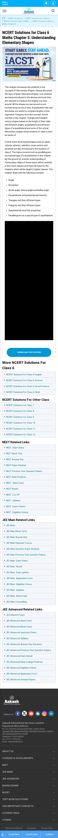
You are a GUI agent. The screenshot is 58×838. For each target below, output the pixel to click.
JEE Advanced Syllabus (17, 638)
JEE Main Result (14, 566)
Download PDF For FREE (29, 352)
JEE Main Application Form (19, 578)
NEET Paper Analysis (16, 465)
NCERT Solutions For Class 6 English (24, 374)
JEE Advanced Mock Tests (19, 626)
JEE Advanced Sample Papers (20, 679)
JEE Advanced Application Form (21, 673)
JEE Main (10, 525)
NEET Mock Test (14, 453)
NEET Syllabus (13, 500)
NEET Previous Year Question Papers (24, 471)
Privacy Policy (47, 828)
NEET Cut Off (13, 494)
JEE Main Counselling (16, 601)
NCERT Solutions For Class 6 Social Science (27, 386)
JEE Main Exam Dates (17, 560)
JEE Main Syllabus (15, 590)
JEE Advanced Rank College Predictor (24, 662)
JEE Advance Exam (15, 615)
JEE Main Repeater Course (19, 543)
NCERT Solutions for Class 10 (20, 422)
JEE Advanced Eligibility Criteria (21, 667)
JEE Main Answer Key (16, 537)
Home (3, 18)
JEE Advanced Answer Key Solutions (24, 644)
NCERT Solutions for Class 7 (20, 405)
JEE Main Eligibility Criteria (19, 584)
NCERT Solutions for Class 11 (20, 428)
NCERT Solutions (15, 18)
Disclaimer (31, 828)
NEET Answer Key (14, 459)
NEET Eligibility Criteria (17, 512)
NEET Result (12, 488)
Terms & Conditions (13, 828)
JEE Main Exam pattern (17, 572)
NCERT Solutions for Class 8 (20, 411)
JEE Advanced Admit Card (19, 620)
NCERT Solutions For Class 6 (38, 18)
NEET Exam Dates (15, 447)
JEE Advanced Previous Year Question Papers (28, 650)
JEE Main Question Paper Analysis (22, 549)
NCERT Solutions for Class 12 (20, 434)
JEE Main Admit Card (16, 596)
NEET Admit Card (14, 483)
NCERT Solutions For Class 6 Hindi (23, 392)
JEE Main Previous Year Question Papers (26, 554)
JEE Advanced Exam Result (19, 656)
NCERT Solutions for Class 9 (20, 417)
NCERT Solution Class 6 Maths (16, 21)
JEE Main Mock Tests (16, 531)
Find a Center (5, 3)
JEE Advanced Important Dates (21, 632)
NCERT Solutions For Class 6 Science (24, 380)
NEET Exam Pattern (16, 506)
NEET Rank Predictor (16, 477)
